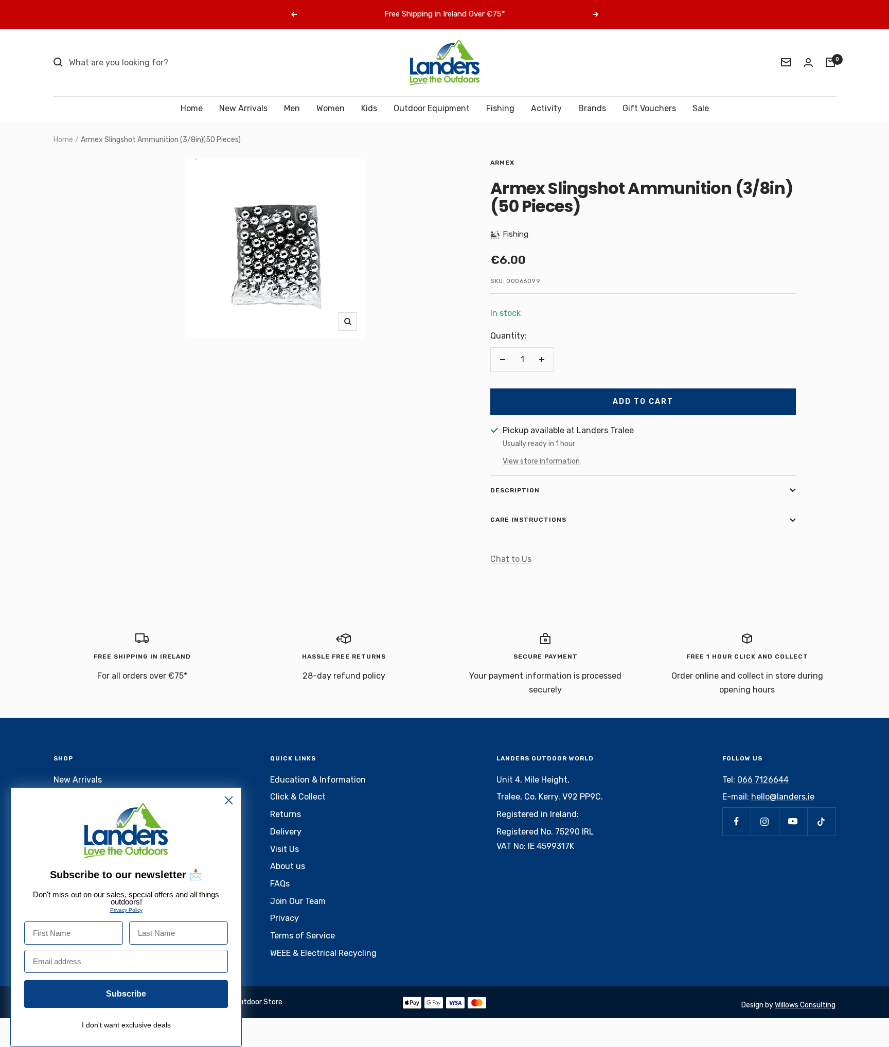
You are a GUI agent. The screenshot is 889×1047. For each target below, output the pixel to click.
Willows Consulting (805, 1005)
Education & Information (318, 780)
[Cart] (830, 62)
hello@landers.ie (782, 797)
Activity (546, 108)
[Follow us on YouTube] (793, 821)
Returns (285, 814)
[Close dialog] (229, 800)
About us (287, 866)
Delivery (285, 832)
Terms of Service (302, 935)
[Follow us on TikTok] (821, 821)
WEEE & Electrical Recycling (323, 953)
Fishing (500, 108)
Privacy (284, 918)
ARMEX (502, 162)
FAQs (280, 884)
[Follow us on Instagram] (765, 821)
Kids (369, 108)
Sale (700, 108)
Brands (592, 108)
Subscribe (126, 993)
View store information (541, 461)
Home (192, 108)
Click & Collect (298, 797)
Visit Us (284, 849)
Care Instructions (528, 519)
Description (515, 490)
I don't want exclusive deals (126, 1025)
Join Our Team (298, 901)
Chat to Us (510, 559)
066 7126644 (763, 780)
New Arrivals (243, 108)
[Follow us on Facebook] (736, 821)
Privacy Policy (126, 910)
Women (330, 108)
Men (292, 108)
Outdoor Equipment (432, 108)
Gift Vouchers (649, 108)
